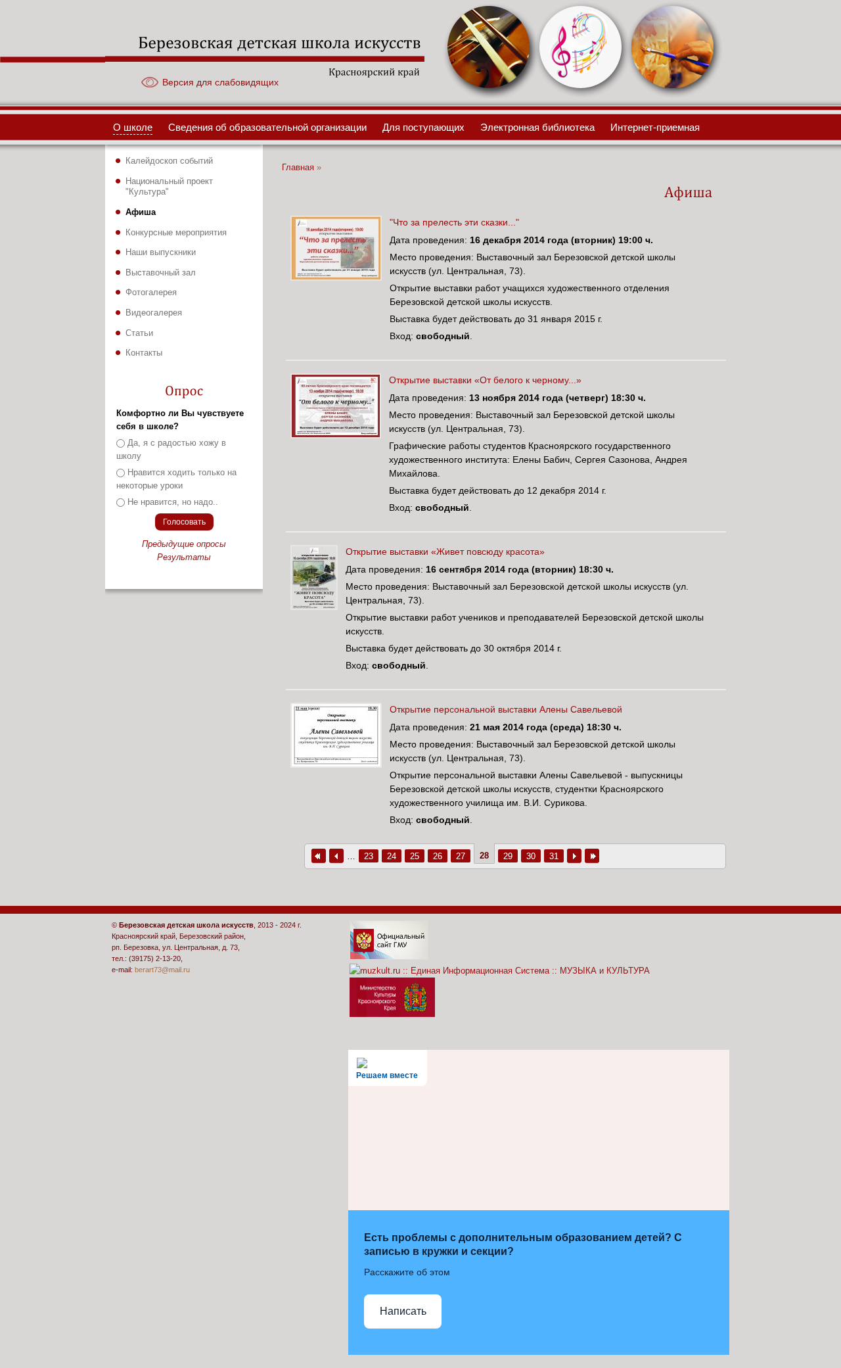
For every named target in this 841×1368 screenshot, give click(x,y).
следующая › (574, 856)
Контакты (143, 353)
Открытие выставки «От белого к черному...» (485, 380)
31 (553, 856)
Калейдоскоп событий (169, 161)
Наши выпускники (160, 252)
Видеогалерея (153, 313)
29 (507, 856)
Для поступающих (423, 127)
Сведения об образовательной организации (267, 127)
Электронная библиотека (537, 127)
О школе (132, 127)
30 (530, 856)
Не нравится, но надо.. (172, 502)
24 (391, 856)
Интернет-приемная (655, 127)
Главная (298, 167)
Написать (403, 1311)
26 (437, 856)
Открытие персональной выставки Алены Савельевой (506, 709)
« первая (318, 856)
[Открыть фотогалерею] (489, 95)
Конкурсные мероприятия (176, 232)
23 (368, 856)
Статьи (139, 333)
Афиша (140, 212)
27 (460, 856)
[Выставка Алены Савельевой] (340, 764)
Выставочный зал (160, 272)
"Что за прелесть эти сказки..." (454, 222)
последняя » (592, 856)
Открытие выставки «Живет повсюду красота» (445, 551)
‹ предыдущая (336, 856)
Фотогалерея (151, 292)
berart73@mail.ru (162, 970)
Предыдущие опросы (184, 544)
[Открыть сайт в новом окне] (389, 957)
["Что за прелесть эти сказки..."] (340, 277)
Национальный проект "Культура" (169, 186)
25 (414, 856)
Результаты (184, 557)
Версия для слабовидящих (220, 82)
